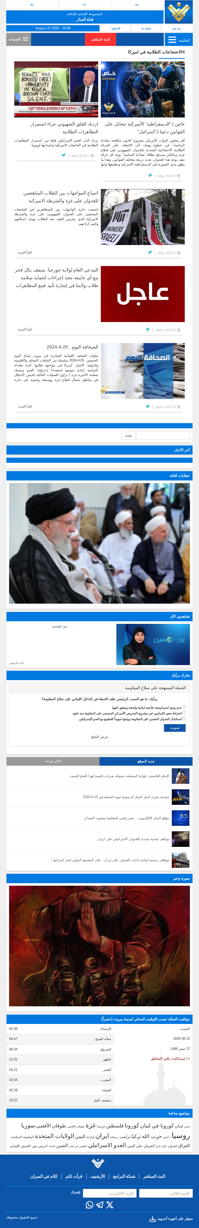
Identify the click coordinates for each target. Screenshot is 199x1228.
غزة (91, 1125)
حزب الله (152, 1136)
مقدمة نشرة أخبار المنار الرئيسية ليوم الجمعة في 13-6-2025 (126, 797)
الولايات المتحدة (54, 1136)
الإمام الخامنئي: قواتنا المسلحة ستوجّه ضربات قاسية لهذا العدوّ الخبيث (119, 776)
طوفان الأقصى (51, 1125)
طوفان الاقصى (75, 1126)
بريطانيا (114, 1137)
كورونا (132, 1125)
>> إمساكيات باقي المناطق (170, 1058)
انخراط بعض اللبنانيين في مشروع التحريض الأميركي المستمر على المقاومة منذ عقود (127, 713)
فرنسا (101, 1126)
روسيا (181, 1135)
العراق (184, 1145)
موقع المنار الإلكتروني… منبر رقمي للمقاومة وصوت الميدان (126, 818)
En (32, 4)
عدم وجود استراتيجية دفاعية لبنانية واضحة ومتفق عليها (147, 707)
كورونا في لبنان (157, 1125)
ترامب (124, 1136)
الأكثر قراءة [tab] (53, 761)
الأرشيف (115, 28)
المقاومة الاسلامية (22, 1137)
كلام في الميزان (44, 1176)
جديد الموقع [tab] (146, 761)
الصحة (51, 1146)
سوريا (28, 1125)
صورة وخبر (181, 878)
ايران (102, 1135)
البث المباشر (100, 39)
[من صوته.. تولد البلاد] (99, 946)
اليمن (80, 1136)
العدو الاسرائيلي (107, 1145)
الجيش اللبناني (20, 1146)
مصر (187, 1126)
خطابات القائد (179, 475)
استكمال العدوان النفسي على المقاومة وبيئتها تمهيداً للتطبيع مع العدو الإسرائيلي (130, 719)
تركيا (136, 1136)
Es (137, 4)
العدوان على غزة (166, 1146)
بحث (128, 435)
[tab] (99, 688)
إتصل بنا (146, 28)
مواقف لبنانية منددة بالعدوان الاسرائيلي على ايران (133, 839)
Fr (84, 4)
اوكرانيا (90, 1137)
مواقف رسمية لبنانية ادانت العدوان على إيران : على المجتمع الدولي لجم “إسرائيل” (110, 860)
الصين (62, 1145)
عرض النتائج (99, 737)
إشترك (75, 1192)
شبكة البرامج (124, 1176)
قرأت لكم (74, 1176)
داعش (166, 1137)
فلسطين (115, 1125)
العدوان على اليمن (141, 1146)
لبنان (179, 1126)
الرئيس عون (39, 1146)
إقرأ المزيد (25, 252)
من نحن (176, 28)
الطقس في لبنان (78, 1146)
